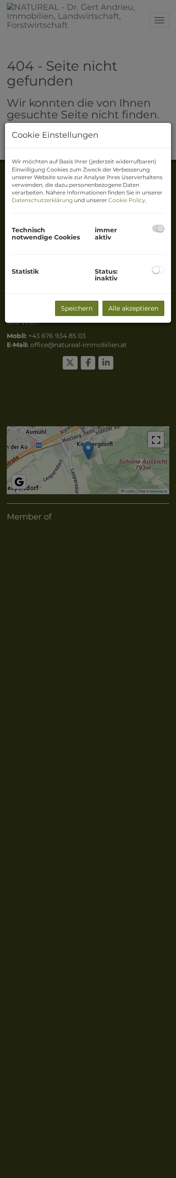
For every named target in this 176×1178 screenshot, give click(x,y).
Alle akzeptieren (133, 308)
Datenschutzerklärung (42, 200)
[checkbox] (158, 228)
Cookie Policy (126, 200)
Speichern (77, 308)
